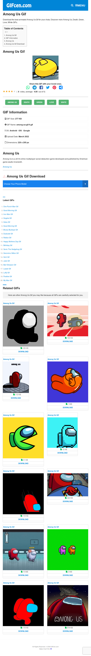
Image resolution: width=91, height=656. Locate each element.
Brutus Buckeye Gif (10, 230)
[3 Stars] (9, 91)
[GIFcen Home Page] (19, 5)
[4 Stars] (12, 91)
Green (39, 102)
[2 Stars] (6, 91)
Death (26, 102)
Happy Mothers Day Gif (12, 241)
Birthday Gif (7, 245)
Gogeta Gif (7, 218)
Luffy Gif (6, 272)
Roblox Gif (7, 237)
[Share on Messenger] (62, 88)
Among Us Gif (11, 35)
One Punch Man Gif (10, 206)
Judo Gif (6, 261)
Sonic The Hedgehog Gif (12, 249)
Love (51, 102)
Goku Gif (6, 222)
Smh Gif (6, 257)
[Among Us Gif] (45, 67)
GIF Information (12, 38)
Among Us (10, 41)
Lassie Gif (7, 268)
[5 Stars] (14, 91)
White (63, 102)
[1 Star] (4, 91)
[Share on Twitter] (49, 88)
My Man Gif (7, 280)
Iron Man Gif (8, 214)
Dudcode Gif (8, 233)
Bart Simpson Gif (9, 265)
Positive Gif (7, 276)
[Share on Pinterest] (56, 88)
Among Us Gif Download (15, 43)
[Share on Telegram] (35, 88)
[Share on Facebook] (42, 88)
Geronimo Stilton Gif (11, 253)
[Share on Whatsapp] (29, 88)
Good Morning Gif (10, 210)
